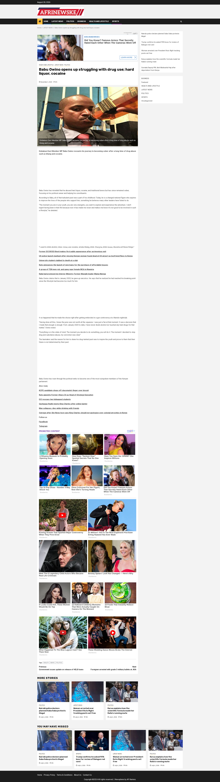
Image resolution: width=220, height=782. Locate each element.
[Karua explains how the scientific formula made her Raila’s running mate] (122, 691)
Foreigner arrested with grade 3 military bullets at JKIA (113, 668)
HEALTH (46, 663)
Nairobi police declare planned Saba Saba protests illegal (52, 710)
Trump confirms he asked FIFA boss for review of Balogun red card (90, 759)
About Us (77, 775)
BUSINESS (81, 21)
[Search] (181, 21)
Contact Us (87, 775)
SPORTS (115, 21)
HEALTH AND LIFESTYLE (99, 21)
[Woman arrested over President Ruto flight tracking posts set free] (88, 691)
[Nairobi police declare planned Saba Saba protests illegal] (53, 691)
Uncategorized (146, 101)
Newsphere (119, 779)
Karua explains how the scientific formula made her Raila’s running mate (121, 710)
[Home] (40, 21)
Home (46, 21)
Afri (56, 82)
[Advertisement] (87, 173)
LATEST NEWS (57, 21)
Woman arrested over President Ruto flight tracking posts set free (84, 710)
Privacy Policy (49, 775)
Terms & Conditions (64, 775)
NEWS (52, 663)
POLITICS (70, 21)
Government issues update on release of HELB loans (61, 668)
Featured (144, 82)
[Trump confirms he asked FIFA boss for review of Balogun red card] (91, 740)
